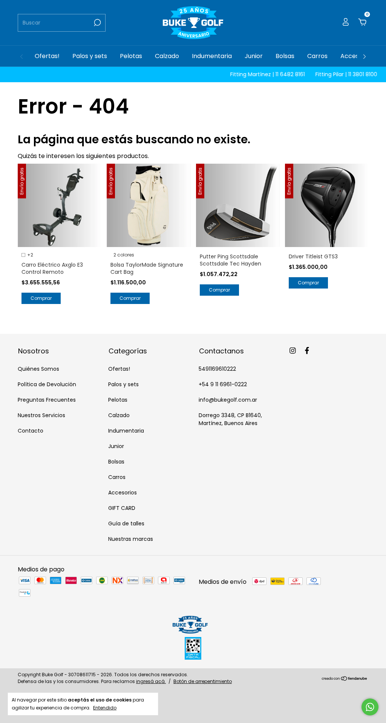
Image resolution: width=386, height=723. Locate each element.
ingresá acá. (151, 681)
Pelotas (131, 56)
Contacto (30, 430)
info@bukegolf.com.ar (228, 400)
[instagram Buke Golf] (292, 351)
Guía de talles (126, 523)
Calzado (167, 56)
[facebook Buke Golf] (307, 351)
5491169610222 (217, 369)
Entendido (104, 708)
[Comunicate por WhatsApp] (369, 706)
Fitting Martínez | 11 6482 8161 (259, 74)
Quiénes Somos (38, 369)
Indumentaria (212, 56)
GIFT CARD (121, 508)
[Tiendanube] (344, 679)
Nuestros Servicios (41, 415)
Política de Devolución (47, 384)
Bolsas (285, 56)
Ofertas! (47, 56)
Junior (254, 56)
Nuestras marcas (130, 539)
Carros (317, 56)
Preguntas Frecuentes (47, 400)
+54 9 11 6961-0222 (223, 384)
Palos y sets (89, 56)
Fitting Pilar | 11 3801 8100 (337, 74)
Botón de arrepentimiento (202, 681)
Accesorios (356, 56)
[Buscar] (97, 22)
